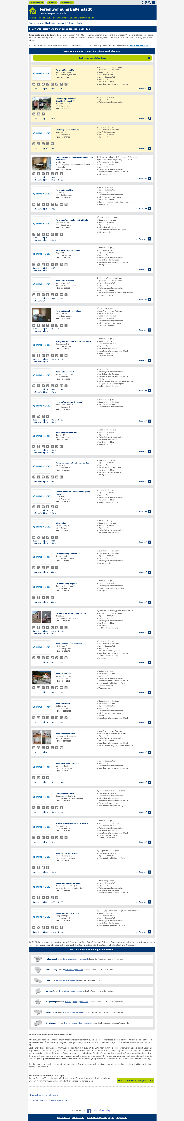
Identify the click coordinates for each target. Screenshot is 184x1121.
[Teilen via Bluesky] (96, 1110)
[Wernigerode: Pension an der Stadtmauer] (42, 254)
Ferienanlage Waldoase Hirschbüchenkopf (66, 99)
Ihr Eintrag (66, 2)
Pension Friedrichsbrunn (66, 432)
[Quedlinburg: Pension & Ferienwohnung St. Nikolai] (42, 224)
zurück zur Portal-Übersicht (45, 1094)
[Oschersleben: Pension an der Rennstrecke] (42, 767)
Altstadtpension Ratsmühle (68, 130)
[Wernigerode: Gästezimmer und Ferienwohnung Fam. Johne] (42, 497)
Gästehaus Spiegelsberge (67, 913)
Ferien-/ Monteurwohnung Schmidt (71, 613)
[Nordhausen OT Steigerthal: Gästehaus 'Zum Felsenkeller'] (42, 887)
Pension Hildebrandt (65, 281)
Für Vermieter (63, 1117)
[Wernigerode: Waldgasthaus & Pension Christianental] (42, 345)
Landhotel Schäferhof (65, 793)
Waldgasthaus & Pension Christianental (73, 341)
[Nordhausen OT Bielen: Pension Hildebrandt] (42, 285)
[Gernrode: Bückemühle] (42, 527)
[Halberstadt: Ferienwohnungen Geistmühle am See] (42, 467)
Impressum (122, 1117)
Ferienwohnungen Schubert (68, 553)
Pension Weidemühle (65, 70)
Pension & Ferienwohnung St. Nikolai (72, 220)
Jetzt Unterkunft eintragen (136, 1080)
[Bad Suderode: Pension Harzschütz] (42, 194)
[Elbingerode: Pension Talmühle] (42, 678)
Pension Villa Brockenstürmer (69, 644)
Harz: (48, 980)
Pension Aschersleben (65, 733)
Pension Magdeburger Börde (68, 311)
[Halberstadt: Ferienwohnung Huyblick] (42, 587)
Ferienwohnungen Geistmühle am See (72, 463)
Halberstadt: (52, 959)
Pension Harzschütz (64, 190)
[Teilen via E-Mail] (109, 1110)
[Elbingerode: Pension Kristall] (42, 708)
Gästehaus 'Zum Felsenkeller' (69, 883)
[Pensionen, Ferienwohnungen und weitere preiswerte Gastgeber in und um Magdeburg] (38, 1001)
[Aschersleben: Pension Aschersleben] (42, 737)
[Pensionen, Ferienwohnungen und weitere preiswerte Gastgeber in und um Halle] (38, 969)
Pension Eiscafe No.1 (65, 372)
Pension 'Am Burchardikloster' (69, 402)
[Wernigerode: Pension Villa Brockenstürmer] (42, 648)
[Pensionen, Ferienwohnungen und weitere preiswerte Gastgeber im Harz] (38, 980)
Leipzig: (49, 991)
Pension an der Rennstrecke (68, 763)
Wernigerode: (52, 1023)
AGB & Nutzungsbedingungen (100, 1117)
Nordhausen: (51, 1012)
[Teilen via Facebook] (90, 1111)
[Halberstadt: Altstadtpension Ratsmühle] (42, 134)
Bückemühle (61, 523)
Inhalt (52, 2)
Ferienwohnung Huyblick (66, 583)
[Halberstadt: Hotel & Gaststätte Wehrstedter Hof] (42, 827)
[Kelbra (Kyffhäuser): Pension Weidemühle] (42, 74)
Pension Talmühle (63, 673)
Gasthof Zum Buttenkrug (67, 853)
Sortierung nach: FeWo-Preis (114, 58)
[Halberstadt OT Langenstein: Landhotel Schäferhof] (42, 797)
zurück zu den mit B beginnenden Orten (50, 1100)
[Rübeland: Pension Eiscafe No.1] (42, 376)
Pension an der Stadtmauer (68, 250)
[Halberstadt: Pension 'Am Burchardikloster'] (42, 406)
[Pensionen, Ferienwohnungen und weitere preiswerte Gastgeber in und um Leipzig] (38, 991)
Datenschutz (78, 1117)
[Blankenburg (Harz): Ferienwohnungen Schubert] (42, 557)
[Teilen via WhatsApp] (102, 1110)
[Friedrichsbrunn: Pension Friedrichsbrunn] (42, 436)
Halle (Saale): (52, 969)
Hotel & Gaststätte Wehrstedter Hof (72, 823)
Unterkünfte (36, 2)
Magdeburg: (51, 1001)
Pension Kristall (63, 703)
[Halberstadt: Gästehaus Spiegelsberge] (42, 917)
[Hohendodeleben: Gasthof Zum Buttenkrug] (42, 857)
